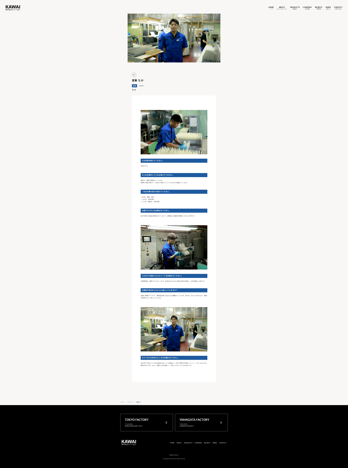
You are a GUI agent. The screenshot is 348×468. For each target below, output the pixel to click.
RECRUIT (130, 402)
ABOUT (179, 443)
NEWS (215, 443)
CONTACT (223, 443)
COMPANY (198, 443)
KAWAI (12, 7)
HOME (122, 402)
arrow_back (134, 75)
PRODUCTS (188, 443)
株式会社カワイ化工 (13, 10)
